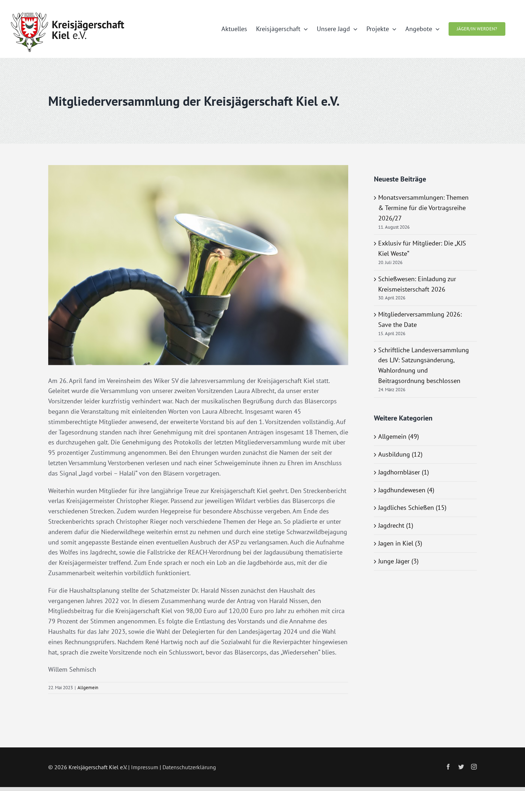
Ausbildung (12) (400, 454)
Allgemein (88, 688)
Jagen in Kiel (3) (400, 543)
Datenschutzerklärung (189, 767)
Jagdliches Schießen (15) (412, 507)
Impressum (144, 767)
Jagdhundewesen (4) (406, 490)
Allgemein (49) (398, 436)
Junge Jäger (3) (398, 561)
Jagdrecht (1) (395, 525)
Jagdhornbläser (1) (403, 472)
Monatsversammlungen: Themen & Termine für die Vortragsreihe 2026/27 (423, 207)
